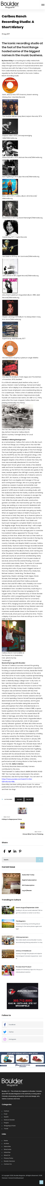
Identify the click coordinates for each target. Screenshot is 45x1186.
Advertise (7, 1152)
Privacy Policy (8, 1158)
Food (5, 1114)
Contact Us (8, 1164)
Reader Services (9, 1161)
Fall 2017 (29, 799)
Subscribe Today (28, 875)
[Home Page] (10, 2)
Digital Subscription (29, 880)
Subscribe (7, 1146)
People (6, 1123)
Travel (6, 1128)
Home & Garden (9, 1120)
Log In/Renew (27, 890)
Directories (7, 1149)
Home (6, 1140)
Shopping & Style (9, 1126)
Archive (6, 1143)
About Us (7, 1155)
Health (6, 1117)
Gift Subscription (28, 885)
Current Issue (8, 867)
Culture (19, 799)
